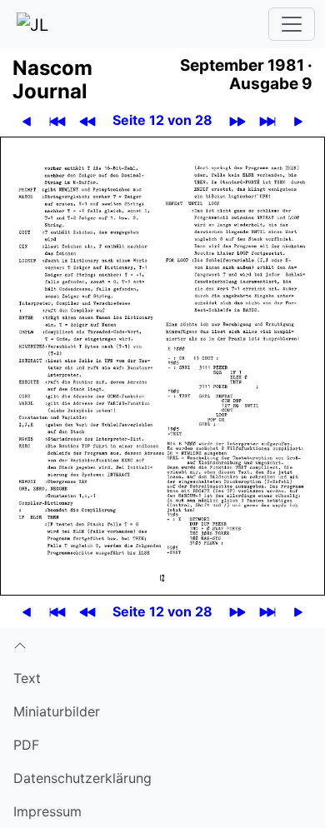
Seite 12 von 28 (162, 120)
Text (27, 678)
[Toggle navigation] (291, 24)
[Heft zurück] (87, 120)
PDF (26, 744)
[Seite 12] (162, 365)
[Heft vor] (237, 120)
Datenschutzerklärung (82, 778)
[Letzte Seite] (267, 120)
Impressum (47, 811)
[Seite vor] (298, 120)
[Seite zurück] (26, 120)
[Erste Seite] (57, 120)
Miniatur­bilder (56, 711)
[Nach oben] (162, 644)
